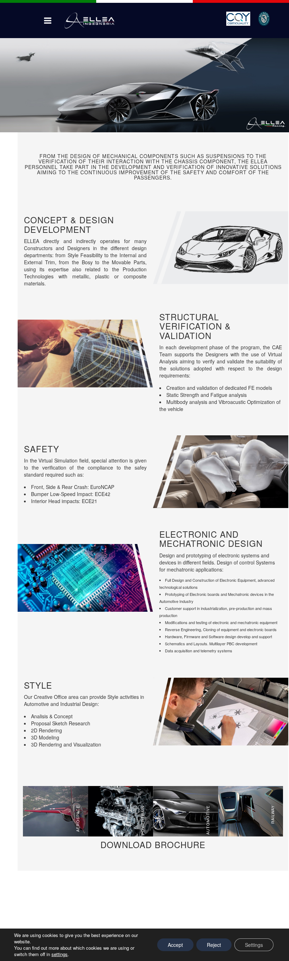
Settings (254, 944)
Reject (214, 944)
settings (59, 954)
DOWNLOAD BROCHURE (152, 844)
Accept (175, 944)
